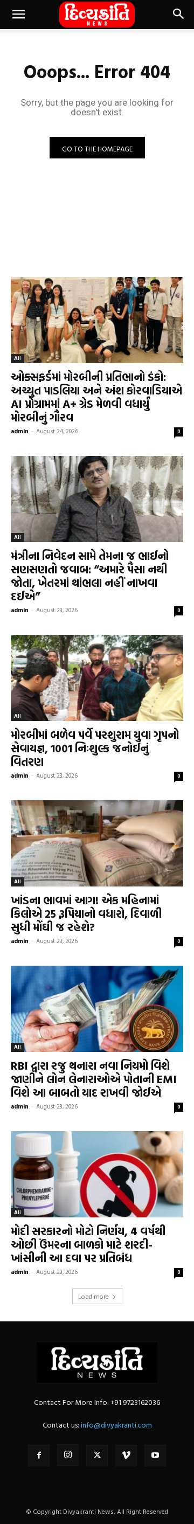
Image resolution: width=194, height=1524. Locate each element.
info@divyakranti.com (116, 1424)
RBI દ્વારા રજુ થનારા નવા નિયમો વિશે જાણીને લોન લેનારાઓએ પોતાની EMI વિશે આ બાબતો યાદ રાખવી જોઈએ (94, 1079)
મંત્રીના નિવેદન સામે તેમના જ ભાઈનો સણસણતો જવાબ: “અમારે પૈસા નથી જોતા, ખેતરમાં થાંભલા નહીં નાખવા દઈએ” (90, 576)
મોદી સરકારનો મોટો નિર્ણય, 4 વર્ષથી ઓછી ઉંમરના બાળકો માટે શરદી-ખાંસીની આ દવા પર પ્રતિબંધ (88, 1244)
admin (20, 431)
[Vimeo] (126, 1455)
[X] (97, 1455)
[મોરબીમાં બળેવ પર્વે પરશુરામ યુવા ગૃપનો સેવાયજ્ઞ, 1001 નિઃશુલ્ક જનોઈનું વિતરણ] (97, 678)
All (17, 358)
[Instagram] (68, 1455)
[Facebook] (39, 1455)
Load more (93, 1296)
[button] (18, 14)
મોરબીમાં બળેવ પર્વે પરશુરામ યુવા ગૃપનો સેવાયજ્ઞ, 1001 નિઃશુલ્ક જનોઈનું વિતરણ (95, 748)
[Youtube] (155, 1455)
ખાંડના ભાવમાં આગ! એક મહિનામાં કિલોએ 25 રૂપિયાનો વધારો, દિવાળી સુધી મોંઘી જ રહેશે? (86, 913)
